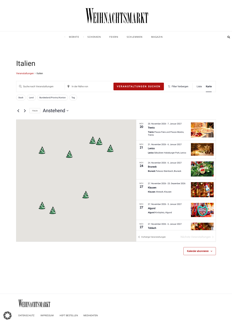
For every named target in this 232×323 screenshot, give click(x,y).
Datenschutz (26, 315)
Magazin (157, 36)
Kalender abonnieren (198, 251)
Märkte (74, 36)
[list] (176, 174)
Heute (35, 110)
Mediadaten (90, 315)
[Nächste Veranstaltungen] (25, 111)
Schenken (94, 36)
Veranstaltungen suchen (138, 86)
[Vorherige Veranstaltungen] (18, 111)
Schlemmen (135, 36)
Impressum (47, 315)
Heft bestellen (69, 315)
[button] (92, 140)
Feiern (113, 36)
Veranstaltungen (25, 73)
